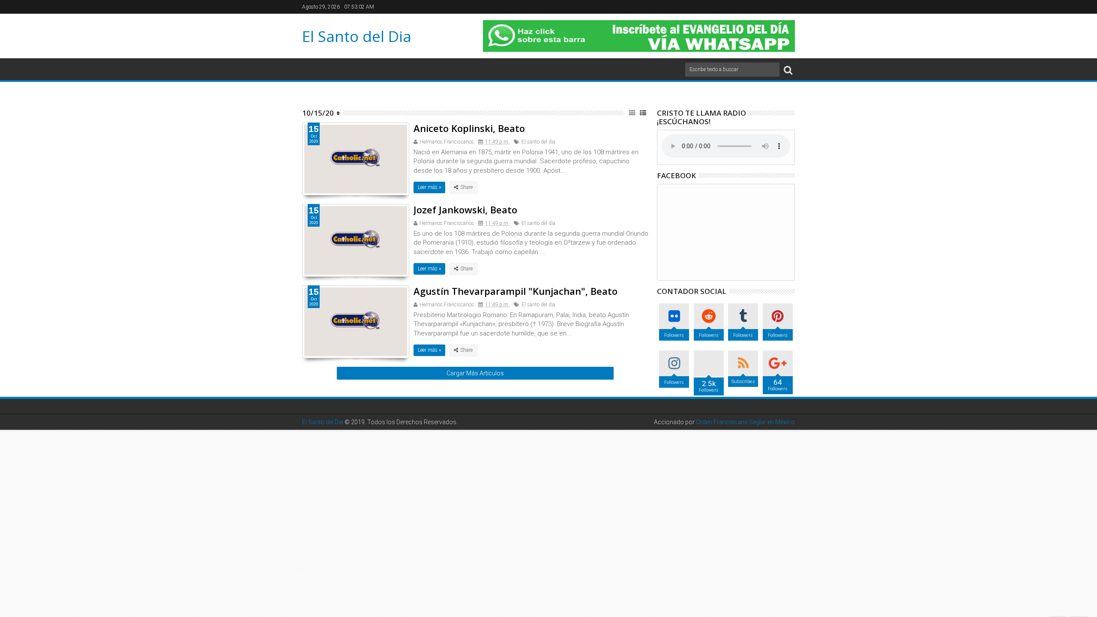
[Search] (788, 70)
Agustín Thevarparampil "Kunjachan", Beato (515, 291)
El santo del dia (538, 142)
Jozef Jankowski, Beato (465, 209)
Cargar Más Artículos (475, 373)
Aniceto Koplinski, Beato (469, 128)
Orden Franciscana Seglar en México (745, 422)
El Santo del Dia (356, 36)
